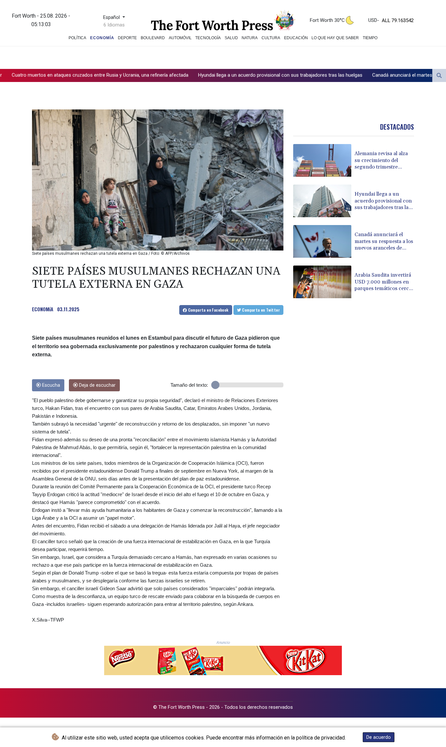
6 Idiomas (114, 25)
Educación (296, 38)
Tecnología (208, 38)
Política (77, 38)
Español (112, 17)
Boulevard (153, 38)
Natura (250, 38)
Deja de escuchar (97, 385)
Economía (102, 38)
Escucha (50, 385)
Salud (231, 38)
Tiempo (370, 38)
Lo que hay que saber (335, 38)
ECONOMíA (42, 309)
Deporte (127, 38)
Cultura (271, 38)
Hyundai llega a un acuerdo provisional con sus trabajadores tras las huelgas (232, 75)
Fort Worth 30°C (327, 20)
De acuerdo (378, 737)
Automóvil (180, 38)
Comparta (207, 310)
